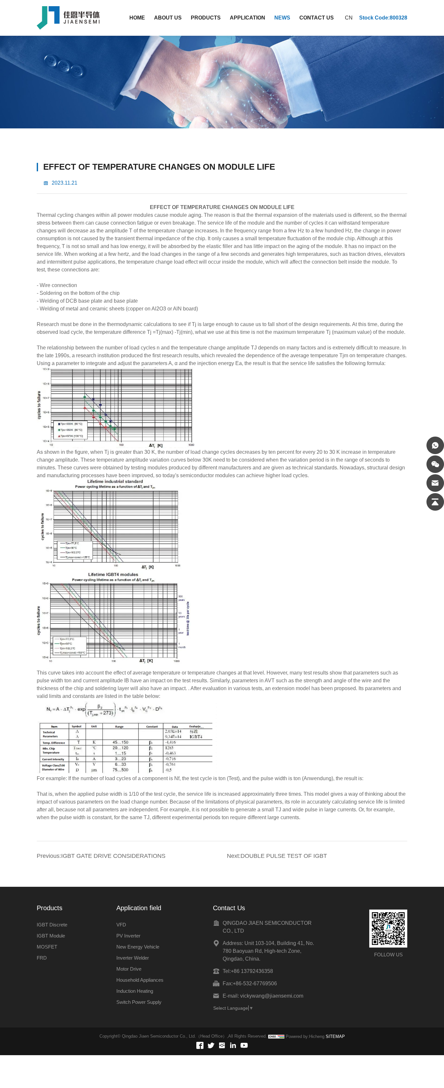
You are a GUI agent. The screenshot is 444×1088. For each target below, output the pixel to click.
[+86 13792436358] (435, 445)
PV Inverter (128, 935)
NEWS (282, 17)
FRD (42, 958)
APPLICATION (247, 17)
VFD (121, 924)
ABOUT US (168, 17)
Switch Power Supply (139, 1002)
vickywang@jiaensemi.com (271, 996)
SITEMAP (335, 1036)
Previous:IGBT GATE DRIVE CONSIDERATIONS (101, 856)
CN (349, 17)
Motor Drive (128, 969)
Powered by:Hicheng (305, 1036)
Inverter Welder (132, 958)
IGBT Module (51, 935)
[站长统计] (276, 1037)
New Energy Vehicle (137, 947)
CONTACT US (316, 17)
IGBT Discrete (52, 924)
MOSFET (47, 947)
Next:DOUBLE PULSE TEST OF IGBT (277, 856)
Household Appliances (139, 980)
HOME (137, 17)
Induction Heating (134, 991)
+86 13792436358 (252, 971)
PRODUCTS (206, 17)
